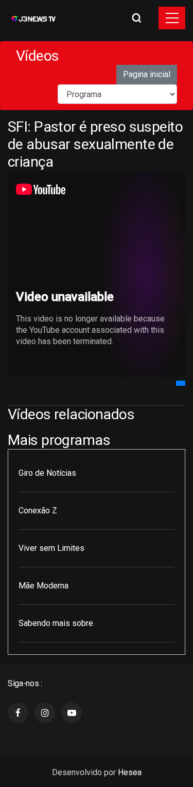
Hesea (130, 772)
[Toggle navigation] (172, 18)
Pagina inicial (146, 74)
